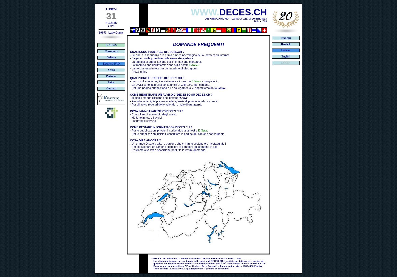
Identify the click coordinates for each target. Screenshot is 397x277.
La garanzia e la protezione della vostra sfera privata (162, 58)
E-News (193, 65)
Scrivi (183, 98)
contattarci (219, 88)
